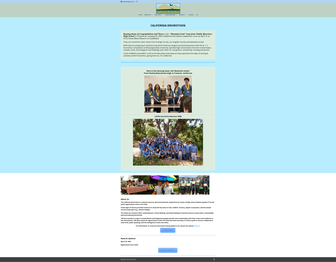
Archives (182, 15)
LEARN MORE (167, 230)
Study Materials (170, 15)
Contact (191, 15)
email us (197, 226)
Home (140, 15)
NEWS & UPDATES (167, 250)
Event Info (158, 15)
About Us (147, 15)
